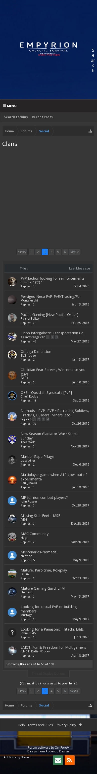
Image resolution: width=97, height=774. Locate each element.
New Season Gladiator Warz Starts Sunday (49, 435)
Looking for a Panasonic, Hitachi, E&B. (52, 629)
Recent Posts (42, 117)
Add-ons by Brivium (18, 757)
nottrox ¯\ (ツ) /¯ (32, 282)
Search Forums (16, 117)
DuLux (25, 574)
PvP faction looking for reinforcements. (53, 278)
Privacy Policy (66, 725)
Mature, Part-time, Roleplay (44, 570)
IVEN (24, 519)
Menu (11, 105)
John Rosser (29, 501)
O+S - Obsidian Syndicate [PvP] (46, 392)
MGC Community (34, 533)
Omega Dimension (36, 351)
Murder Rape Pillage (37, 456)
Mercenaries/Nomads (38, 551)
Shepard (27, 592)
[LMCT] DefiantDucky (35, 651)
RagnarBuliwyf (31, 318)
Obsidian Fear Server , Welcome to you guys (53, 371)
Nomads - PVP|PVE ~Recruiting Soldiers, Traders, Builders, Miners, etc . (55, 412)
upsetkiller (28, 460)
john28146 (28, 633)
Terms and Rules (40, 725)
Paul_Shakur (29, 483)
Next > (74, 252)
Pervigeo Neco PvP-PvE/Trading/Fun (51, 296)
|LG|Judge (28, 355)
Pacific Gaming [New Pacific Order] (49, 314)
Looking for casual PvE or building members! (49, 608)
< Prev (22, 252)
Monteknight (29, 300)
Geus (24, 378)
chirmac (26, 556)
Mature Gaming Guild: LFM (43, 588)
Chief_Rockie (29, 396)
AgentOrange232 (33, 337)
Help (21, 725)
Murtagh (26, 615)
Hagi (24, 538)
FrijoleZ (26, 419)
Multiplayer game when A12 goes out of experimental (54, 476)
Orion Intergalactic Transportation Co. (52, 332)
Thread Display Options (48, 674)
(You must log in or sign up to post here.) (48, 683)
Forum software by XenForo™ (48, 747)
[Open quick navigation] (90, 131)
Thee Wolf (28, 442)
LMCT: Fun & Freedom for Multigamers (53, 647)
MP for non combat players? (44, 497)
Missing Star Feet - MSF (40, 515)
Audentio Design (57, 751)
